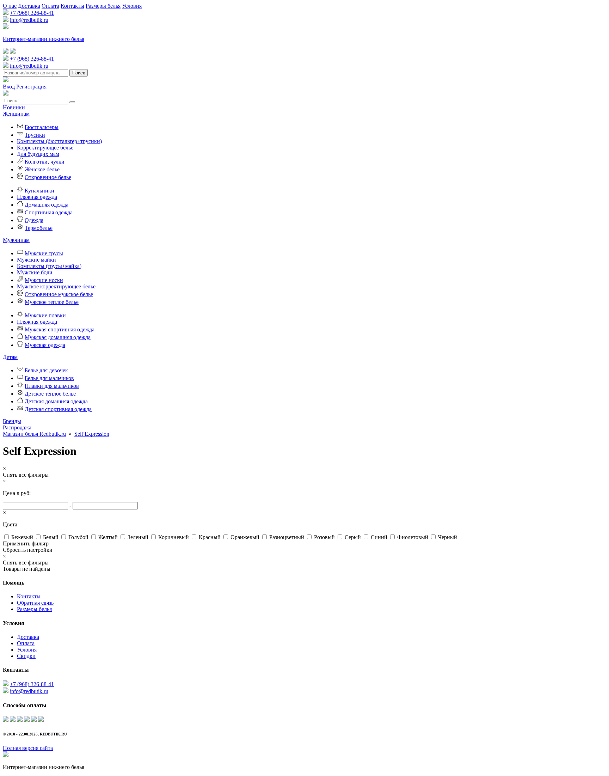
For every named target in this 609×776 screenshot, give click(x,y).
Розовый (324, 537)
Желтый (108, 537)
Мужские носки (44, 280)
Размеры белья (103, 6)
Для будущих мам (38, 154)
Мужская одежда (45, 345)
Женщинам (16, 114)
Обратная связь (35, 603)
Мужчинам (16, 240)
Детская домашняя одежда (56, 401)
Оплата (50, 6)
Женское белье (42, 169)
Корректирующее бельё (45, 148)
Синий (379, 537)
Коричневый (173, 537)
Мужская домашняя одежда (58, 337)
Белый (51, 537)
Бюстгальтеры (42, 127)
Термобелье (39, 228)
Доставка (29, 6)
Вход (9, 87)
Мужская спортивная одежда (59, 329)
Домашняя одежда (46, 205)
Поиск (78, 72)
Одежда (34, 220)
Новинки (14, 107)
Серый (353, 537)
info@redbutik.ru (29, 20)
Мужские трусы (44, 253)
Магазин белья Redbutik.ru (34, 434)
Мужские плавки (45, 315)
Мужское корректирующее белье (56, 286)
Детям (10, 357)
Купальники (39, 191)
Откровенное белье (48, 177)
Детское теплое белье (50, 394)
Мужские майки (36, 260)
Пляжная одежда (37, 197)
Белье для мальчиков (49, 378)
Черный (447, 537)
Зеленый (138, 537)
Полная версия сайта (28, 748)
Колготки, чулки (44, 162)
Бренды (12, 421)
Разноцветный (286, 537)
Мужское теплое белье (52, 302)
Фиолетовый (412, 537)
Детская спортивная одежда (58, 409)
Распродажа (17, 427)
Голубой (78, 537)
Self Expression (91, 434)
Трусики (35, 135)
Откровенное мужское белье (59, 294)
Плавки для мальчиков (52, 386)
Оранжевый (244, 537)
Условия (132, 6)
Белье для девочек (46, 370)
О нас (10, 6)
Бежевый (22, 537)
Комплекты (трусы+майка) (49, 266)
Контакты (72, 6)
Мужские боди (35, 272)
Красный (210, 537)
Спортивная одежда (49, 212)
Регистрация (31, 87)
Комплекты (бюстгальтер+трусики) (59, 141)
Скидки (26, 656)
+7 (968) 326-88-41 (32, 13)
